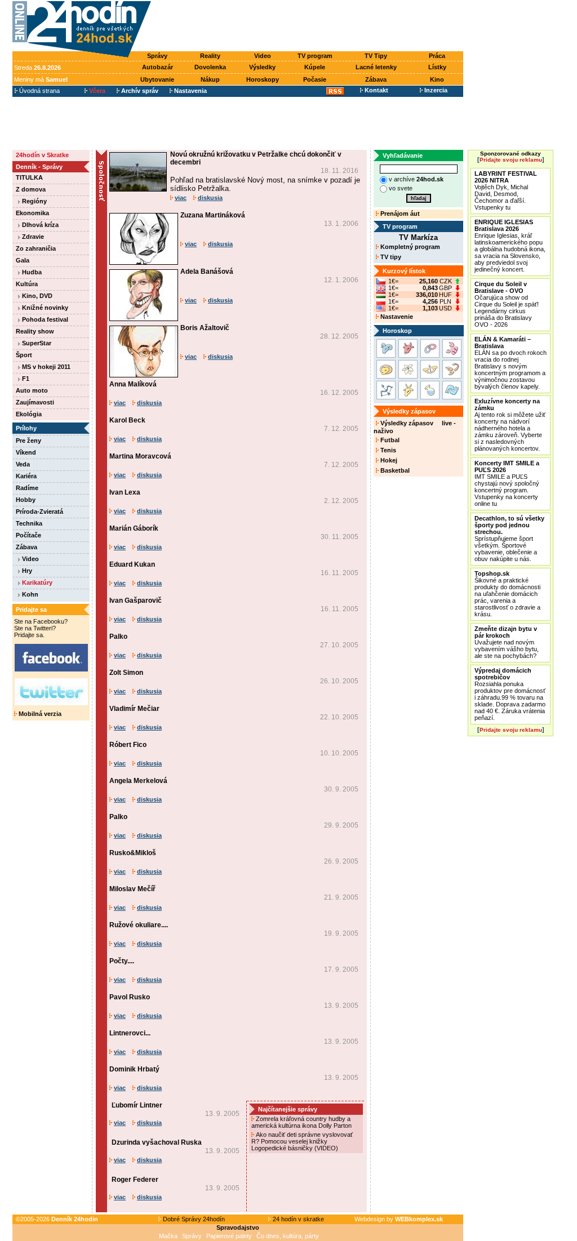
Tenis (387, 450)
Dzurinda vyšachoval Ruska (157, 1142)
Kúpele (314, 67)
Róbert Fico (128, 745)
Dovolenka (210, 67)
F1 (24, 378)
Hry (26, 570)
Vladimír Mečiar (134, 709)
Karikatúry (36, 582)
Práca (437, 55)
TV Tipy (376, 55)
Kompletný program (409, 246)
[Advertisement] (310, 26)
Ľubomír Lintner (137, 1105)
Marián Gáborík (133, 528)
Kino (437, 79)
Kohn (29, 594)
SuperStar (35, 343)
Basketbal (394, 470)
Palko (118, 636)
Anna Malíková (133, 384)
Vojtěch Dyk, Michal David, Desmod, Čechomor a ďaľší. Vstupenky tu (505, 190)
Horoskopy (262, 79)
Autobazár (157, 67)
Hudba (31, 272)
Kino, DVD (36, 295)
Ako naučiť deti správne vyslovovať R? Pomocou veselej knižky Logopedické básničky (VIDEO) (302, 1141)
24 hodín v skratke (297, 1219)
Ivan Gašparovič (135, 600)
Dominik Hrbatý (134, 1069)
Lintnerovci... (129, 1033)
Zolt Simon (126, 673)
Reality (210, 55)
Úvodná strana (38, 90)
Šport (24, 355)
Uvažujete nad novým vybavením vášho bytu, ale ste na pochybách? (506, 642)
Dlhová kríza (39, 224)
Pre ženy (28, 440)
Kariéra (26, 476)
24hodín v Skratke (42, 155)
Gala (22, 260)
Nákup (210, 79)
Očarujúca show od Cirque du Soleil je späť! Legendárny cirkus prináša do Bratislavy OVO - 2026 (506, 304)
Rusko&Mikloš (132, 853)
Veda (23, 464)
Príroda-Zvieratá (39, 511)
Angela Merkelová (138, 781)
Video (262, 55)
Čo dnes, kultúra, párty (287, 1236)
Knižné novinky (44, 307)
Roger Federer (135, 1180)
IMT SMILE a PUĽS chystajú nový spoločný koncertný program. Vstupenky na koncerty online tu (506, 483)
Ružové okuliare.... (138, 925)
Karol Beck (127, 420)
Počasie (314, 79)
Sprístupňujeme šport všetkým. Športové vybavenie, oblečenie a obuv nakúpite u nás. (509, 538)
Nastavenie (396, 316)
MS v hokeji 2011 (45, 366)
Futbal (389, 440)
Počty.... (121, 961)
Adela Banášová (206, 271)
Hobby (25, 499)
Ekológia (29, 414)
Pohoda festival (44, 319)
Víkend (26, 452)
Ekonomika (32, 213)
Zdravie (32, 236)
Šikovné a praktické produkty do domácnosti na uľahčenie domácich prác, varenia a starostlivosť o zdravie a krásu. (507, 593)
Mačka (168, 1236)
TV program (315, 55)
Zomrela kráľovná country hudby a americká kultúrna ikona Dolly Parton (302, 1122)
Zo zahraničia (36, 248)
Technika (29, 523)
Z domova (31, 189)
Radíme (27, 487)
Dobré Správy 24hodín (193, 1219)
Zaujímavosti (35, 402)
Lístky (437, 67)
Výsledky (262, 67)
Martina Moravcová (140, 456)
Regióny (33, 201)
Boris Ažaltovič (204, 328)
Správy (157, 55)
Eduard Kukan (132, 564)
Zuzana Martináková (212, 215)
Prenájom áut (399, 213)
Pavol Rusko (129, 997)
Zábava (376, 79)
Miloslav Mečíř (132, 889)
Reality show (35, 331)
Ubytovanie (157, 79)
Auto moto (32, 390)
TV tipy (390, 256)
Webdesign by (398, 1219)
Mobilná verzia (39, 713)
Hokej (388, 460)
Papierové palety (229, 1236)
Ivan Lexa (124, 492)
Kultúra (27, 284)
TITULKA (29, 177)
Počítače (28, 535)
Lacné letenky (376, 67)
